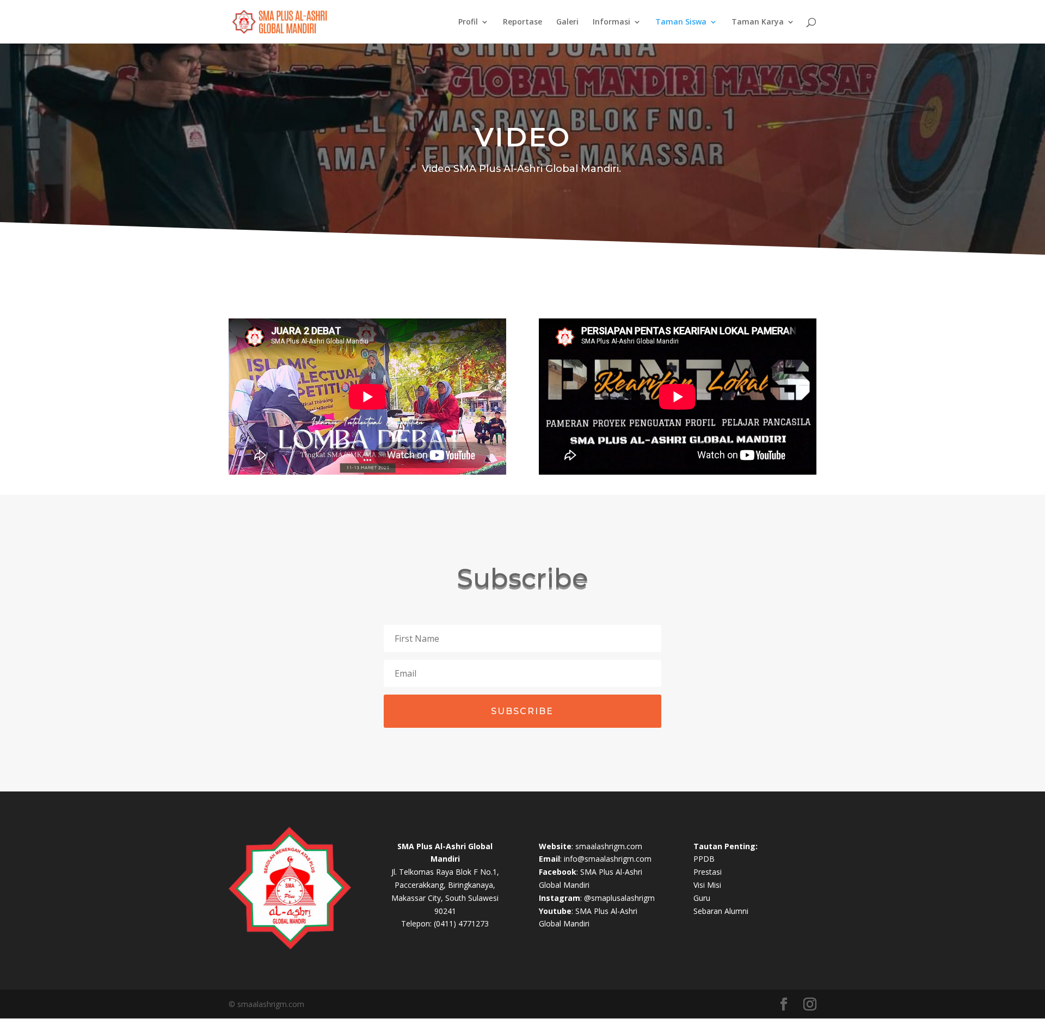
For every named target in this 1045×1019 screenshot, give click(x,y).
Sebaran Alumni (720, 911)
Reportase (522, 22)
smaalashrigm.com (608, 846)
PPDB (704, 859)
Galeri (567, 22)
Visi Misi (707, 885)
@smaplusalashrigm (619, 898)
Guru (701, 898)
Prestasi (707, 872)
